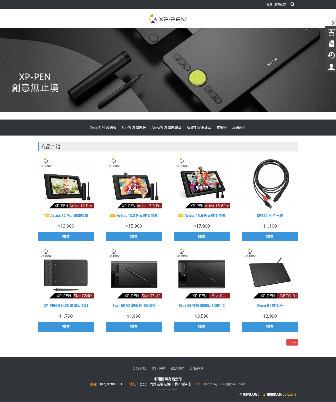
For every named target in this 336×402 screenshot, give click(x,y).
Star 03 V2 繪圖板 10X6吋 (133, 306)
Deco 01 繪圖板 (270, 306)
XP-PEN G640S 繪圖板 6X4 (66, 306)
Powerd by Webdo (168, 389)
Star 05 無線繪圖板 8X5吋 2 (202, 306)
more (292, 342)
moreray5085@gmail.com (224, 384)
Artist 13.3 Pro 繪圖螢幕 (137, 215)
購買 (66, 236)
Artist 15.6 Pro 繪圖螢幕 (205, 215)
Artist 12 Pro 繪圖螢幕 (68, 215)
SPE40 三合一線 (270, 215)
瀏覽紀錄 (280, 4)
